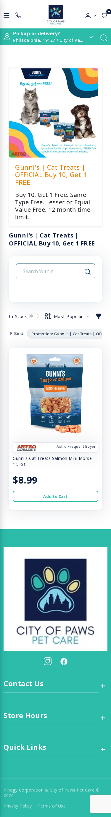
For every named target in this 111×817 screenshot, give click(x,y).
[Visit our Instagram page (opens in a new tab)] (48, 661)
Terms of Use (52, 806)
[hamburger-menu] (6, 14)
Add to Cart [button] (55, 496)
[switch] (33, 316)
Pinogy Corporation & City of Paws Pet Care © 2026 (51, 792)
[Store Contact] (18, 14)
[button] (90, 14)
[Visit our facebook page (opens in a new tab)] (63, 661)
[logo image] (55, 14)
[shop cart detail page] (104, 14)
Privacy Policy (18, 806)
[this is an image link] (55, 598)
